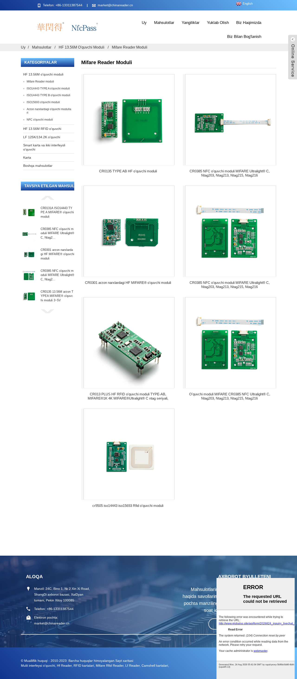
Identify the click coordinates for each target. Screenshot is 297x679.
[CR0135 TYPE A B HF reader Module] (129, 119)
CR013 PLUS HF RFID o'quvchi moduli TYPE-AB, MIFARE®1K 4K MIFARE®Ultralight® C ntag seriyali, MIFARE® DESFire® (128, 396)
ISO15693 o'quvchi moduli (43, 102)
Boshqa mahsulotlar (37, 165)
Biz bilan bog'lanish (244, 36)
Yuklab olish (218, 22)
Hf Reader (64, 665)
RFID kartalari (84, 665)
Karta (27, 157)
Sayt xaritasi (124, 661)
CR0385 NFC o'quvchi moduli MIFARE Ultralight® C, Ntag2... (57, 233)
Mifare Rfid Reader (109, 665)
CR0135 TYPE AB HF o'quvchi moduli (128, 171)
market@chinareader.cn (115, 5)
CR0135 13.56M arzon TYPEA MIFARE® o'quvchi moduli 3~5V (57, 296)
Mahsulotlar (164, 22)
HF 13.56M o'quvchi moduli (81, 47)
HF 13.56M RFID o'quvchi (42, 129)
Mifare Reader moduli (129, 47)
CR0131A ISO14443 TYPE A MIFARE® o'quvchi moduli (57, 212)
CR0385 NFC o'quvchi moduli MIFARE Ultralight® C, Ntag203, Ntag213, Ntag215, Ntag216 (230, 173)
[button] (47, 197)
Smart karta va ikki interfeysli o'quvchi (44, 147)
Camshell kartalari (155, 665)
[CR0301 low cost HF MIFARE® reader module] (129, 231)
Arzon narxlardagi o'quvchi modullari (49, 111)
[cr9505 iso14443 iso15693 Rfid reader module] (129, 454)
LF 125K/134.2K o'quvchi (41, 137)
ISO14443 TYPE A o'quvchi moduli (48, 88)
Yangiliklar (191, 22)
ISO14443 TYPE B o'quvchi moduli (48, 95)
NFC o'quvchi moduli (40, 119)
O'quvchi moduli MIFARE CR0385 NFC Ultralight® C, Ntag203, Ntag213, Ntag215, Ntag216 (229, 396)
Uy (144, 22)
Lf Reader (132, 665)
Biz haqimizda (248, 22)
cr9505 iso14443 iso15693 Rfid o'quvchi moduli (127, 506)
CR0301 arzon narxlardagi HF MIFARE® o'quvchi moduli (57, 254)
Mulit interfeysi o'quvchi (38, 665)
